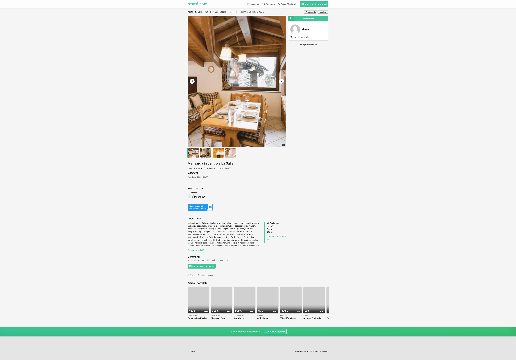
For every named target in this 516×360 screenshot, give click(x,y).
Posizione (270, 4)
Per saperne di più (196, 250)
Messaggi (254, 4)
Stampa (192, 275)
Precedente (311, 12)
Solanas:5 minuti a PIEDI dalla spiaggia (313, 318)
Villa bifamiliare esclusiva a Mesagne (290, 318)
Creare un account (275, 331)
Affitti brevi (262, 318)
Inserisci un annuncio (315, 4)
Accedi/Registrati (288, 4)
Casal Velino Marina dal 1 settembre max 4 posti (198, 318)
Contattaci (192, 351)
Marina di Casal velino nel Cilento (219, 318)
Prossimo (322, 12)
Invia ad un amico (207, 275)
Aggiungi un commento (203, 266)
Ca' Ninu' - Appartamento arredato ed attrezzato (241, 318)
